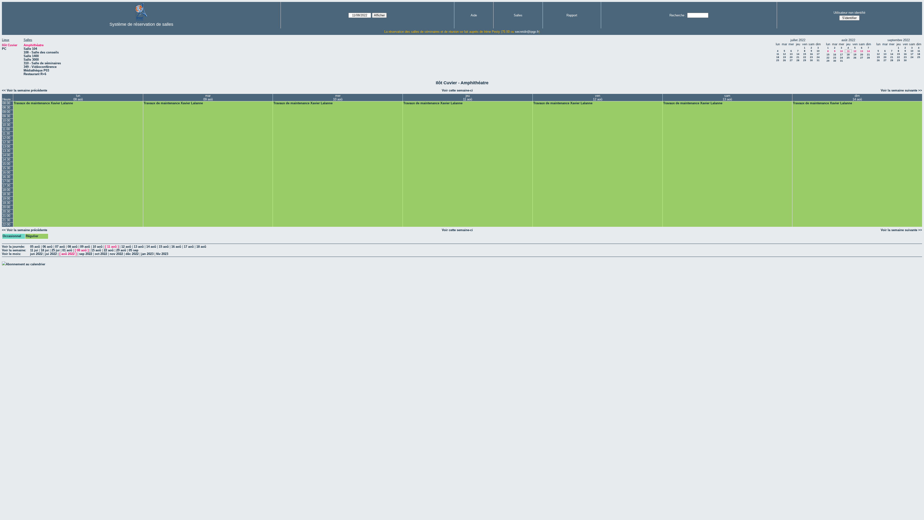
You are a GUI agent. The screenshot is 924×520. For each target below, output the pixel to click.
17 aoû (189, 246)
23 (811, 57)
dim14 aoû (857, 97)
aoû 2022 (68, 254)
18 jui (45, 250)
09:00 (6, 112)
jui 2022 (51, 254)
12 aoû (126, 246)
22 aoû (109, 250)
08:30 (6, 107)
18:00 (6, 190)
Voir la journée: (13, 246)
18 (777, 57)
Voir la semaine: (14, 250)
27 (791, 60)
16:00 (6, 172)
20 (791, 57)
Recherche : (677, 15)
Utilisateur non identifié (849, 12)
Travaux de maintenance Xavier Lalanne (43, 103)
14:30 (6, 159)
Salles (518, 15)
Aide (474, 15)
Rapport (571, 15)
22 (804, 57)
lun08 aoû (78, 97)
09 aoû (85, 246)
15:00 (6, 164)
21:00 (6, 216)
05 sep (133, 250)
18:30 (6, 194)
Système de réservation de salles (141, 24)
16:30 (6, 177)
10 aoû (98, 246)
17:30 (6, 185)
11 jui (34, 250)
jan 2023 (147, 254)
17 (818, 54)
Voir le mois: (11, 254)
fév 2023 (162, 254)
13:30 (6, 151)
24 (818, 57)
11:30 (6, 133)
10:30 (6, 125)
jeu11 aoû (467, 97)
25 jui (55, 250)
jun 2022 (36, 254)
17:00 (6, 181)
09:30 (6, 116)
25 (777, 60)
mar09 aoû (208, 97)
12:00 (6, 138)
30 (811, 60)
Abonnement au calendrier (25, 264)
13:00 (6, 146)
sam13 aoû (727, 97)
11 (777, 54)
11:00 (6, 129)
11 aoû (112, 246)
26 (784, 60)
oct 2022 (101, 254)
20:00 (6, 207)
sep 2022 (85, 254)
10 (818, 51)
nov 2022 (116, 254)
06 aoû (47, 246)
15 (804, 54)
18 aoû (201, 246)
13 (791, 54)
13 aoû (139, 246)
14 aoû (151, 246)
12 (784, 54)
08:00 (6, 103)
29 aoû (121, 250)
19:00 (6, 198)
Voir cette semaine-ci (457, 90)
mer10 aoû (337, 97)
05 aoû (35, 246)
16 (811, 54)
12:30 (6, 142)
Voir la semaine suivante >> (901, 90)
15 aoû (164, 246)
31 (818, 60)
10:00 (6, 120)
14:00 (6, 155)
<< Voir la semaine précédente (24, 90)
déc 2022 (132, 254)
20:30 (6, 211)
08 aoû (72, 246)
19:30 (6, 203)
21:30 (6, 220)
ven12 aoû (597, 97)
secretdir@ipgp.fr (527, 31)
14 (797, 54)
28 (797, 60)
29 (804, 60)
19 (784, 57)
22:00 (6, 224)
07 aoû (60, 246)
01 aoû (67, 250)
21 (797, 57)
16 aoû (176, 246)
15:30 (6, 168)
